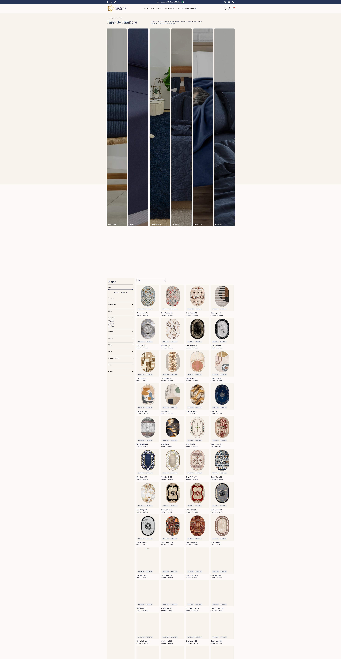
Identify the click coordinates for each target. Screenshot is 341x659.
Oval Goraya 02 (167, 542)
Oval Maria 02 (166, 608)
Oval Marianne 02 (217, 608)
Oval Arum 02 (166, 378)
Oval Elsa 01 (190, 444)
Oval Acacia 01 (141, 313)
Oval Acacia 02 (166, 313)
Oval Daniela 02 (142, 444)
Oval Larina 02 (141, 575)
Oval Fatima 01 (191, 477)
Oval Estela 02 (166, 477)
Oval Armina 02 (216, 345)
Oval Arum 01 (141, 378)
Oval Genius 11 (141, 542)
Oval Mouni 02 (191, 641)
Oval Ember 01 (216, 444)
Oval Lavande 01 (192, 575)
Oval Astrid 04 (142, 411)
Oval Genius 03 (191, 510)
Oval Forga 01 (141, 510)
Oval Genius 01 (166, 510)
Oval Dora (165, 444)
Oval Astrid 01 (191, 378)
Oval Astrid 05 (166, 411)
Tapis (112, 18)
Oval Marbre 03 (216, 575)
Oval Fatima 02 (216, 477)
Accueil (108, 18)
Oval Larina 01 (216, 542)
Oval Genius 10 (216, 510)
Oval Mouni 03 (216, 641)
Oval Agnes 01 (216, 313)
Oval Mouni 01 (166, 641)
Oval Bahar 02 (191, 411)
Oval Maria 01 (141, 608)
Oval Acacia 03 (191, 313)
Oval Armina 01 (191, 345)
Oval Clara (214, 411)
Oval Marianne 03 (143, 641)
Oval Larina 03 (166, 575)
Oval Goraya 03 (191, 542)
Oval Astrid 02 (216, 378)
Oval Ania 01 (165, 345)
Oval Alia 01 (140, 345)
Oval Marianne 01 (192, 608)
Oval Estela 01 (141, 477)
